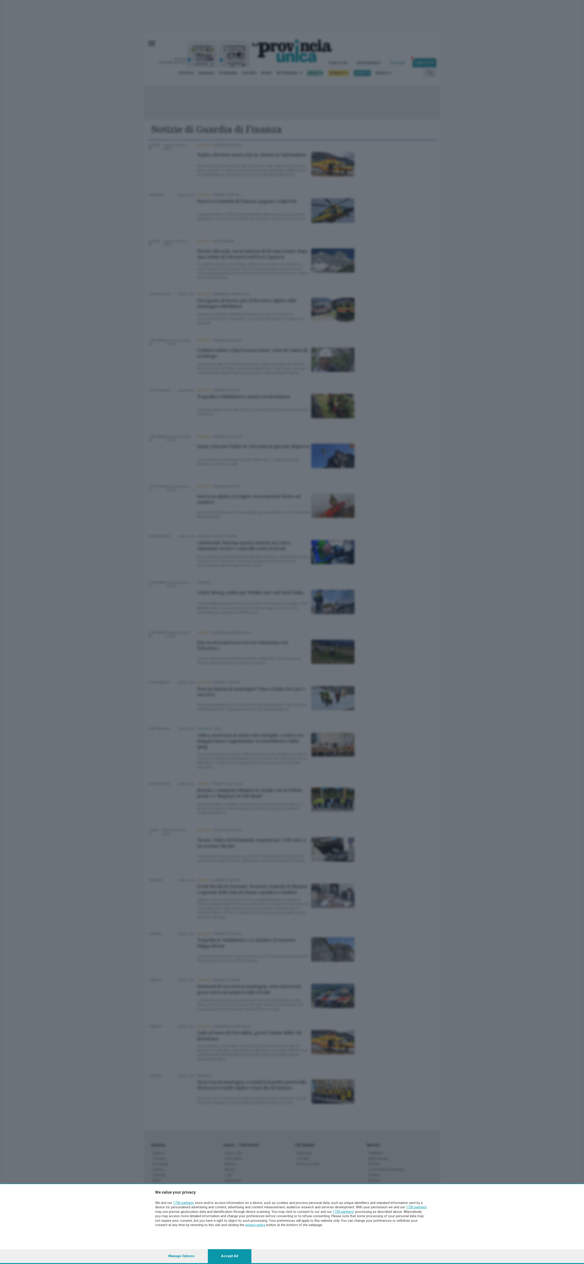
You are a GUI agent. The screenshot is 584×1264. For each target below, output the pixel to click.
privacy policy (255, 1225)
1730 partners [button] (183, 1203)
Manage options (181, 1256)
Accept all (229, 1256)
